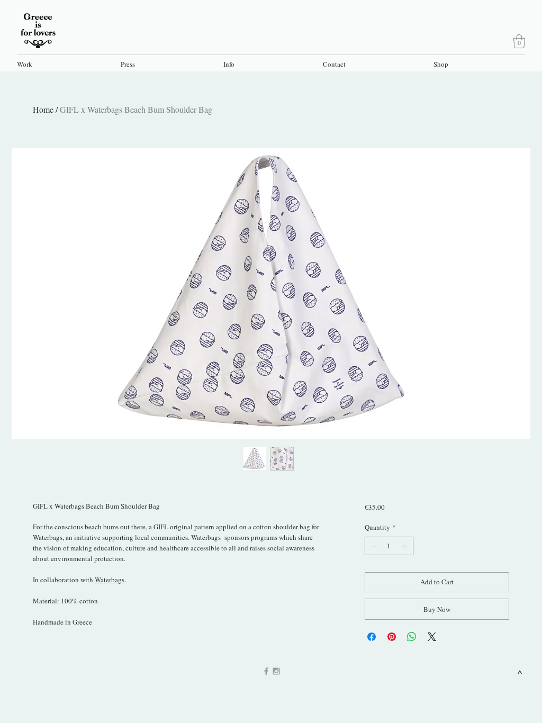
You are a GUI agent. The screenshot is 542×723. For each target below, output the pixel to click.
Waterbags (109, 579)
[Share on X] (432, 636)
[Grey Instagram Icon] (276, 671)
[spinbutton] (388, 546)
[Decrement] (372, 546)
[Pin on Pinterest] (391, 636)
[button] (63, 63)
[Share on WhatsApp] (411, 636)
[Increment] (405, 546)
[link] (519, 41)
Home (43, 109)
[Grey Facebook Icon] (266, 671)
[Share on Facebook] (371, 636)
